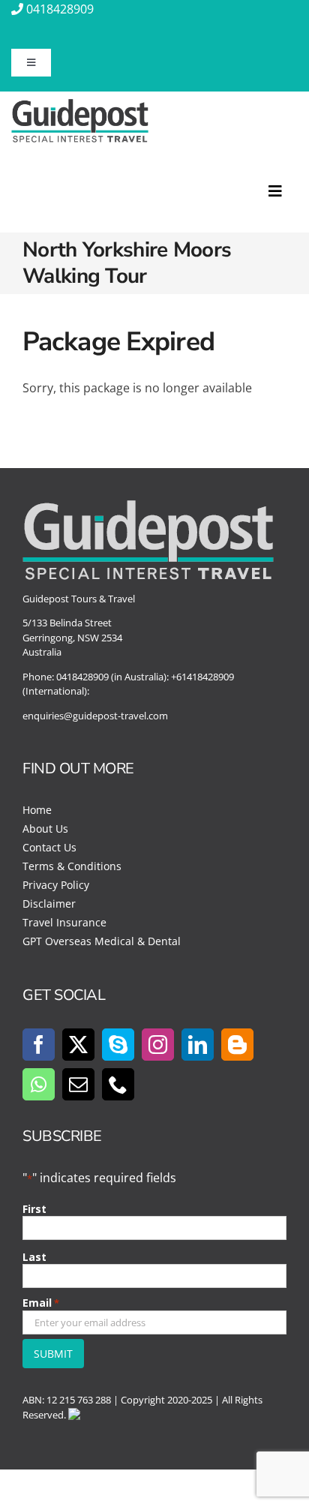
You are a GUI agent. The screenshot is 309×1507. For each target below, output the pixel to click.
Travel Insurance (64, 922)
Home (37, 810)
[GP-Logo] (79, 105)
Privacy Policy (55, 885)
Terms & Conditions (72, 866)
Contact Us (49, 847)
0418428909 (60, 9)
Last (34, 1257)
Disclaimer (49, 903)
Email (40, 1302)
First (34, 1209)
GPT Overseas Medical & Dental (101, 941)
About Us (45, 828)
